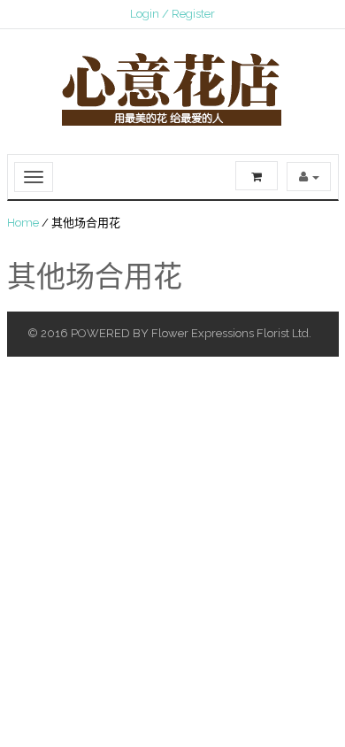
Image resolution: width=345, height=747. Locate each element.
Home (23, 222)
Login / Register (172, 13)
